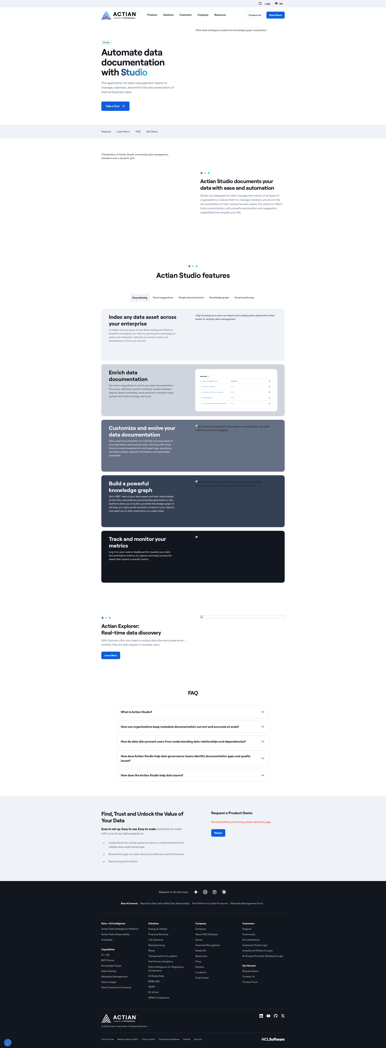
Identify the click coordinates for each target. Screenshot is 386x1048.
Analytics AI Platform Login (257, 950)
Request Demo (250, 971)
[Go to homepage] (119, 15)
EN (281, 3)
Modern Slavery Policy (127, 1039)
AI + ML (105, 954)
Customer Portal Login (254, 945)
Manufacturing (156, 945)
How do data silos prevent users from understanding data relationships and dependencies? (183, 741)
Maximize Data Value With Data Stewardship (165, 903)
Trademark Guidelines (169, 1039)
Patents (187, 1039)
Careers (199, 966)
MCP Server (107, 960)
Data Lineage (108, 981)
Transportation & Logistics (162, 955)
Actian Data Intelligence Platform (119, 928)
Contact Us (255, 15)
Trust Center (202, 977)
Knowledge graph (220, 297)
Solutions (168, 14)
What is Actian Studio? (136, 712)
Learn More (123, 131)
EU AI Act (153, 992)
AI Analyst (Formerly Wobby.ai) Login (262, 955)
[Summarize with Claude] (224, 892)
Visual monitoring (245, 297)
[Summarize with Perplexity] (214, 892)
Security (198, 1039)
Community (248, 934)
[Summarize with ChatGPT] (205, 892)
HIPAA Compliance (158, 997)
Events (198, 939)
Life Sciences (155, 939)
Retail (151, 950)
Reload (218, 832)
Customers (186, 14)
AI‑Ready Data (156, 975)
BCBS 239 (153, 981)
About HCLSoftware (206, 934)
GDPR (151, 986)
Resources (220, 14)
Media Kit (200, 950)
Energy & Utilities (157, 928)
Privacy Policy (148, 1039)
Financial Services (158, 934)
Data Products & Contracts (116, 987)
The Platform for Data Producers (210, 903)
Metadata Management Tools (247, 903)
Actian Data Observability (115, 934)
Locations (200, 972)
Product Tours (250, 981)
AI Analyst (106, 939)
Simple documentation (191, 297)
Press (198, 961)
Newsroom (201, 955)
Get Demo (152, 131)
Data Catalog (108, 971)
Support (247, 928)
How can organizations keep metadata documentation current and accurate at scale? (180, 727)
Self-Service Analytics (160, 961)
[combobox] (279, 4)
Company (203, 14)
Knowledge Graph (111, 965)
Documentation (251, 939)
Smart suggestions (164, 297)
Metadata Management (114, 976)
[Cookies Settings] (7, 1042)
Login (267, 3)
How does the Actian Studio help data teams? (152, 775)
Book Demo (275, 15)
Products (152, 14)
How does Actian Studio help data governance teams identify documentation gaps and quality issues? (185, 758)
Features (106, 131)
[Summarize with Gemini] (196, 892)
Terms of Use (107, 1039)
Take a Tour (113, 106)
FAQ (138, 131)
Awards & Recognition (207, 945)
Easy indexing (141, 297)
